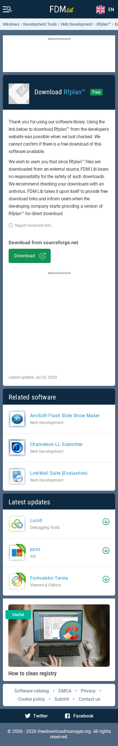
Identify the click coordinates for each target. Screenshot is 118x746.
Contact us (89, 699)
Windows (11, 24)
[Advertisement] (59, 54)
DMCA (64, 691)
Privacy (88, 691)
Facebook (83, 716)
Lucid (36, 520)
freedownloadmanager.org (64, 731)
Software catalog (31, 691)
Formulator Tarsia (49, 578)
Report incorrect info (33, 225)
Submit (61, 699)
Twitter (40, 716)
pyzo (35, 549)
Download (24, 255)
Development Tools (40, 24)
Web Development (77, 24)
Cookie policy (31, 699)
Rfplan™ (104, 24)
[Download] (106, 521)
